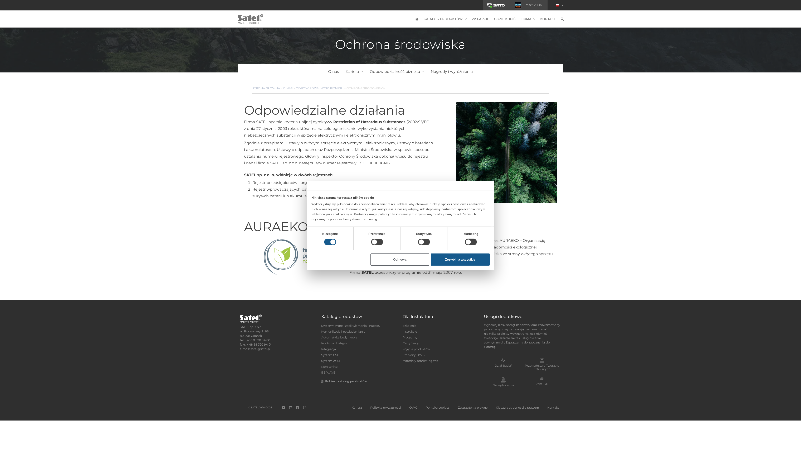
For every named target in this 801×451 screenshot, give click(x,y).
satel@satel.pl (261, 349)
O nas (333, 71)
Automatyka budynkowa (339, 337)
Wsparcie (480, 19)
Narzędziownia (503, 385)
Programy (410, 337)
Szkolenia (409, 326)
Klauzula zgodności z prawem (517, 407)
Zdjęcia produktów (416, 349)
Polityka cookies (438, 407)
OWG (413, 407)
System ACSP (331, 361)
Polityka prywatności (385, 407)
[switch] (377, 242)
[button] (559, 5)
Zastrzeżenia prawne (472, 407)
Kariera (353, 71)
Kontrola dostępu (334, 343)
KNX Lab (542, 384)
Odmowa (399, 259)
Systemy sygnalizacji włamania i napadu (350, 326)
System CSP (330, 355)
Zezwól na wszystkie (460, 259)
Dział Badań (503, 365)
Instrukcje (410, 331)
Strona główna (266, 88)
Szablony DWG (414, 355)
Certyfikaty (411, 343)
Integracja (328, 349)
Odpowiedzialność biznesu (395, 71)
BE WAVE (328, 372)
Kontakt (548, 19)
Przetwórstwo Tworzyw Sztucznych (542, 367)
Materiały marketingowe (420, 361)
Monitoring (329, 367)
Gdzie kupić (505, 19)
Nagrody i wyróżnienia (452, 71)
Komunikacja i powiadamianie (343, 331)
